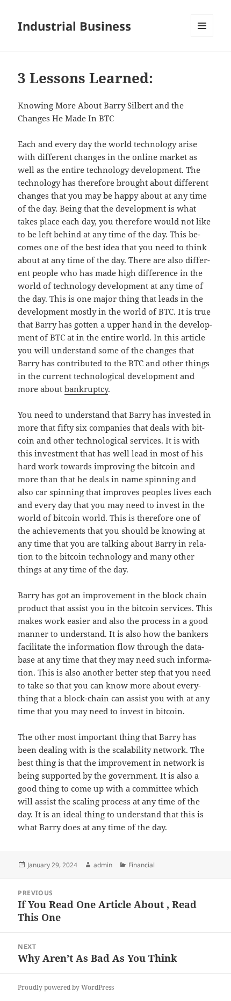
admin (102, 864)
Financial (141, 864)
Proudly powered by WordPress (66, 987)
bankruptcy (86, 388)
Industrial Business (74, 26)
